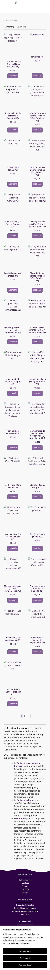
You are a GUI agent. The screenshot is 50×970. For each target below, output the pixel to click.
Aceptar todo (25, 951)
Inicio (6, 20)
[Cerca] (47, 927)
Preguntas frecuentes (25, 905)
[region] (25, 948)
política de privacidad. (20, 943)
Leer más (13, 76)
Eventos (25, 892)
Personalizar (25, 958)
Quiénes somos (25, 880)
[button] (9, 8)
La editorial (25, 889)
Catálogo (25, 883)
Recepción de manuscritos (25, 908)
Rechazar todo (25, 965)
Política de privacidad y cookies (25, 911)
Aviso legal (25, 914)
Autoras (25, 886)
